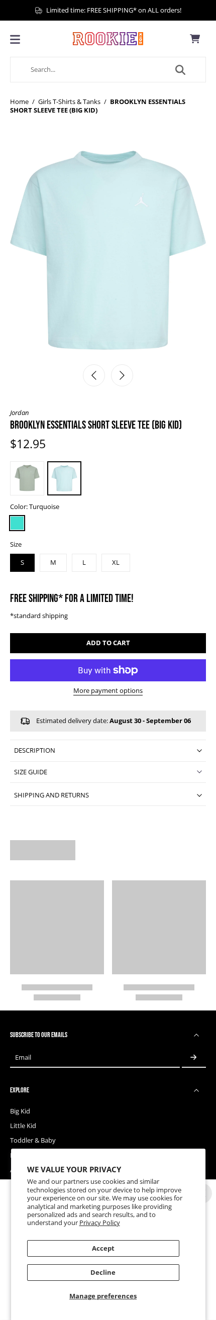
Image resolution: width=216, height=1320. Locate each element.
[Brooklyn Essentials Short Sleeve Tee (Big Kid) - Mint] (27, 478)
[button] (108, 643)
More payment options (108, 691)
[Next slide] (122, 375)
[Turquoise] (17, 523)
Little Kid (23, 1126)
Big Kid (20, 1111)
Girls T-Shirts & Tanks (69, 101)
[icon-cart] (195, 39)
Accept (103, 1248)
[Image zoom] (108, 250)
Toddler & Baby (33, 1140)
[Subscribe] (194, 1058)
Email (23, 1057)
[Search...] (180, 70)
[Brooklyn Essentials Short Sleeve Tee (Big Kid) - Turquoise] (64, 478)
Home (19, 101)
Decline (103, 1272)
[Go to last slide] (94, 375)
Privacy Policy (99, 1223)
